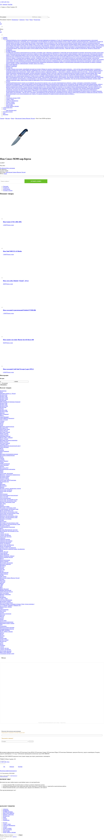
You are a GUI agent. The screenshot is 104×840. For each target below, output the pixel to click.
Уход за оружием (10, 103)
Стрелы (8, 96)
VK (1, 4)
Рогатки (8, 95)
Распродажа (37, 19)
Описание (5, 186)
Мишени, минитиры (11, 66)
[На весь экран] (3, 838)
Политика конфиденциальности (8, 770)
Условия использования (4, 776)
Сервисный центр (7, 107)
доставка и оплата (7, 190)
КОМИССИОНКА (11, 51)
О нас (4, 109)
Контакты (5, 114)
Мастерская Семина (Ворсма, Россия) (25, 118)
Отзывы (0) (6, 187)
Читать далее (10, 225)
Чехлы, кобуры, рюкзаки (12, 106)
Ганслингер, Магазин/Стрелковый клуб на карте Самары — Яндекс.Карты (52, 722)
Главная (5, 37)
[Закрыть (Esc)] (0, 838)
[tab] (53, 186)
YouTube (10, 4)
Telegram (5, 4)
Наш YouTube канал (11, 110)
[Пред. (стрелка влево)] (0, 839)
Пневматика (15, 19)
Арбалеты (22, 19)
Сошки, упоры (10, 99)
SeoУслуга (15, 836)
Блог (4, 113)
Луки (27, 19)
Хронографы (9, 104)
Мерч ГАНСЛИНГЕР (11, 65)
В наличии (5, 383)
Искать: (2, 835)
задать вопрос (6, 189)
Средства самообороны (12, 100)
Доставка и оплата (8, 111)
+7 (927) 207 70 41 (4, 2)
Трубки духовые (10, 102)
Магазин (5, 38)
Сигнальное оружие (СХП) (13, 98)
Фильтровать (4, 384)
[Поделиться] (2, 838)
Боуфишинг (9, 49)
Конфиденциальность (13, 775)
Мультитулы (9, 67)
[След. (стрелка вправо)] (2, 839)
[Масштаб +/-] (5, 838)
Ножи (31, 19)
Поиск (20, 835)
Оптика (8, 81)
